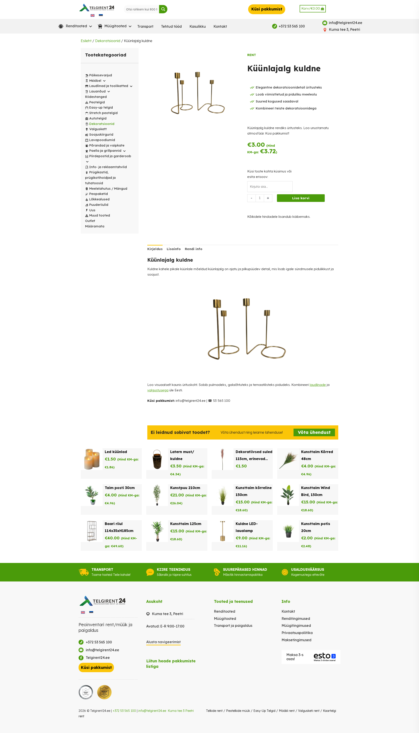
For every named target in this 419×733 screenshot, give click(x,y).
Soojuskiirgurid (101, 134)
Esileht (86, 41)
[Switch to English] (92, 15)
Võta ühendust (314, 432)
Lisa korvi (300, 198)
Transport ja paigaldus (233, 625)
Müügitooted (225, 618)
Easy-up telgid (101, 107)
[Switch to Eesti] (101, 15)
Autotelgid (97, 118)
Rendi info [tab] (193, 249)
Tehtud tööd (171, 26)
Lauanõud (97, 91)
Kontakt (220, 26)
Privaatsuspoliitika (297, 633)
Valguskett (98, 129)
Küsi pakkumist (266, 9)
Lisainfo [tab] (174, 249)
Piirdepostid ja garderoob (110, 156)
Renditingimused (296, 618)
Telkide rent (214, 711)
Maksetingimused (296, 640)
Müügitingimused (296, 625)
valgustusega (157, 390)
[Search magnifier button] (163, 9)
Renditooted (224, 611)
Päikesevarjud (100, 75)
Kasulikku (197, 26)
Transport (145, 26)
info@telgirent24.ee (152, 711)
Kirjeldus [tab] (155, 249)
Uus (92, 210)
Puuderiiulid (98, 205)
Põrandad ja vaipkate (106, 145)
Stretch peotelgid (103, 113)
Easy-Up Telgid (264, 711)
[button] (74, 26)
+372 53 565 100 (124, 711)
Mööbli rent (287, 711)
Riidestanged (96, 97)
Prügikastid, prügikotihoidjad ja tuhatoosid (100, 177)
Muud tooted (99, 215)
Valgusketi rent (308, 711)
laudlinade (318, 385)
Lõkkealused (99, 199)
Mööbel (95, 80)
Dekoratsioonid (107, 41)
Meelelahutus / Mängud (108, 188)
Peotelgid (97, 102)
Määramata (94, 226)
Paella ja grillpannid (105, 150)
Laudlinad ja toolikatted (108, 86)
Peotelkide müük (238, 711)
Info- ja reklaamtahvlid (108, 167)
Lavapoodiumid (102, 140)
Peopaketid (98, 194)
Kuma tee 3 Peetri (181, 711)
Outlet (90, 221)
